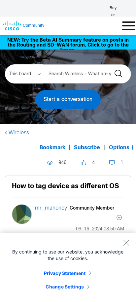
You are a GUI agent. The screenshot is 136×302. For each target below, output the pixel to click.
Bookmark (52, 147)
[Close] (126, 242)
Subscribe (87, 147)
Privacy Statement (64, 273)
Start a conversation (68, 99)
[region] (68, 267)
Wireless (19, 132)
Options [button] (119, 147)
